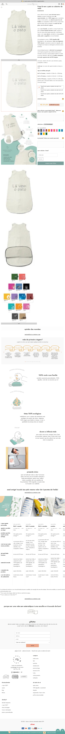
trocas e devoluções (6, 709)
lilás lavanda (44, 130)
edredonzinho (36, 665)
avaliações (35, 677)
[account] (59, 4)
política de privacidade (38, 695)
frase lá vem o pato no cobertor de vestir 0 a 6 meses (51, 87)
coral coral (54, 130)
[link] (19, 86)
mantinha (35, 663)
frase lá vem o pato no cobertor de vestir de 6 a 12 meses (52, 91)
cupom (3, 687)
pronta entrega (36, 668)
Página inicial (18, 650)
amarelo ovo (44, 133)
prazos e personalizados (7, 712)
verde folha (46, 133)
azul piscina (41, 133)
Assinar (32, 645)
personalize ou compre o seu (32, 334)
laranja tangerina (49, 130)
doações (35, 690)
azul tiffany (59, 130)
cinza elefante (41, 130)
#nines (3, 692)
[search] (6, 4)
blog (3, 690)
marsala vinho (46, 130)
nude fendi (39, 133)
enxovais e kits (36, 670)
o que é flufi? (5, 685)
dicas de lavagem (6, 707)
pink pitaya (52, 130)
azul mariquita (62, 130)
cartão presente (36, 675)
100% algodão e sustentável (39, 687)
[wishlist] (2, 7)
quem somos (35, 685)
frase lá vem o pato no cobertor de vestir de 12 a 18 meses (52, 94)
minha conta (35, 658)
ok (44, 732)
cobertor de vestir (26, 650)
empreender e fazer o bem (39, 692)
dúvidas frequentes (6, 702)
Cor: (42, 127)
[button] (41, 10)
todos (34, 673)
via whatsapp (13, 667)
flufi (34, 661)
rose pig (57, 130)
